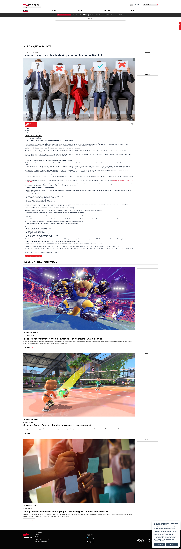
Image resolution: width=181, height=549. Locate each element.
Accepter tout (160, 544)
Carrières (37, 536)
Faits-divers (99, 14)
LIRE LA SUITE (27, 347)
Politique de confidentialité (42, 540)
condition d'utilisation (159, 540)
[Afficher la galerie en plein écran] (133, 59)
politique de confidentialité (167, 539)
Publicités (37, 538)
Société (92, 14)
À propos (37, 534)
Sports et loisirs (77, 14)
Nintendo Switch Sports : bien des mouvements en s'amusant (57, 425)
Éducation (113, 14)
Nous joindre (38, 532)
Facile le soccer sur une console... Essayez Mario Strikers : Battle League (62, 338)
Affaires (85, 14)
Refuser (172, 544)
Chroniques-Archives (37, 46)
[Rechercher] (157, 10)
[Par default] (28, 538)
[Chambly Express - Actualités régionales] (31, 5)
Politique (121, 14)
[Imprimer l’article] (132, 124)
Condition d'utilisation (41, 541)
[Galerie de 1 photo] (79, 89)
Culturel (106, 14)
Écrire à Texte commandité (33, 135)
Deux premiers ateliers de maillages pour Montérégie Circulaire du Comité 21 (65, 511)
